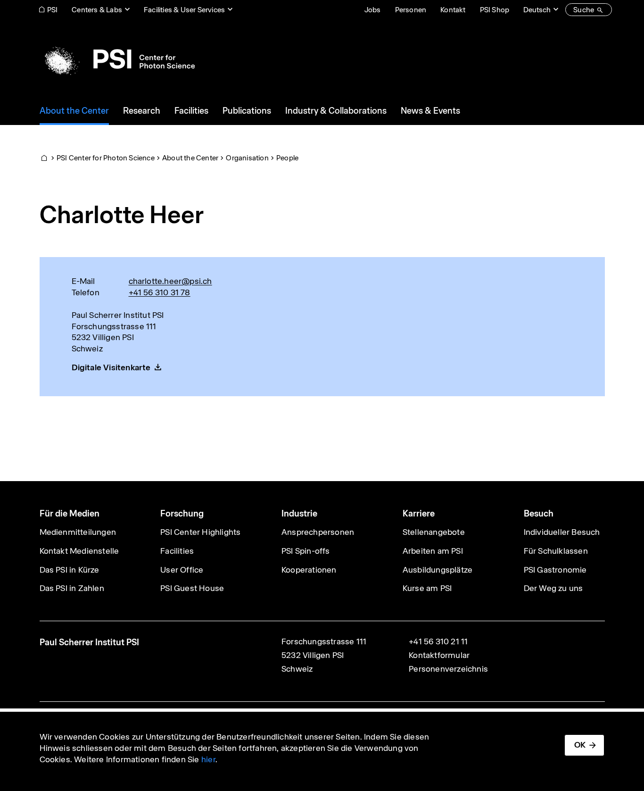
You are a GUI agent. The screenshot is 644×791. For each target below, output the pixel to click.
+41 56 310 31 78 (159, 292)
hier (208, 759)
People (287, 158)
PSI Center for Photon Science (106, 158)
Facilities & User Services (184, 10)
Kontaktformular (439, 655)
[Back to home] (117, 59)
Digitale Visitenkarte (111, 367)
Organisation (247, 158)
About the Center (190, 158)
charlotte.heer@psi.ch (170, 281)
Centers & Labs (97, 10)
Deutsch (537, 10)
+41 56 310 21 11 (438, 641)
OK (580, 744)
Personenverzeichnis (448, 669)
